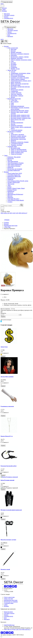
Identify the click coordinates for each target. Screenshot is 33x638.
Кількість (3, 313)
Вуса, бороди (14, 101)
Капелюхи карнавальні (17, 106)
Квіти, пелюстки (15, 82)
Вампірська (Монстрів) (14, 176)
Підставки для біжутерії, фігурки (20, 86)
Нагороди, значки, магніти (18, 136)
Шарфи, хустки (15, 68)
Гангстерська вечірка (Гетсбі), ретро (17, 181)
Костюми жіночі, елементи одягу (20, 116)
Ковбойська (10, 191)
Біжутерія (13, 49)
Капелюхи (14, 55)
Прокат (6, 16)
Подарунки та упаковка (14, 131)
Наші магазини (8, 612)
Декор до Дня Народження (18, 149)
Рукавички (14, 67)
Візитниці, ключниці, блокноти (20, 53)
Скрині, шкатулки (16, 92)
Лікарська (10, 193)
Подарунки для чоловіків (14, 169)
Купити (3, 316)
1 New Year (14, 100)
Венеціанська (11, 178)
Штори (13, 97)
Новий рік (10, 167)
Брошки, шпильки (16, 52)
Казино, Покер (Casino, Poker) (16, 188)
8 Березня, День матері (13, 157)
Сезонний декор (12, 146)
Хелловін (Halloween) (13, 170)
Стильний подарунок (17, 143)
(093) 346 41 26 (5, 213)
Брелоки (13, 50)
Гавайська (10, 179)
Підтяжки (13, 64)
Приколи (13, 140)
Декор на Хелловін (16, 154)
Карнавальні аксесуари (14, 98)
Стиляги (9, 201)
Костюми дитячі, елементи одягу (20, 115)
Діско (9, 185)
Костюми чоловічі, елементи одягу (21, 118)
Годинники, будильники (18, 76)
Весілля (9, 160)
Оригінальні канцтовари (18, 137)
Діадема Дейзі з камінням (7, 376)
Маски (13, 121)
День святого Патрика (13, 166)
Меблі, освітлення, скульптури (20, 83)
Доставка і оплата (9, 15)
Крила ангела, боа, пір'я (18, 119)
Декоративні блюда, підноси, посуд (21, 80)
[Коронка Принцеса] (8, 286)
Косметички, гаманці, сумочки (20, 56)
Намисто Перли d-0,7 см (7, 436)
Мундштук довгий (5, 569)
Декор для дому (11, 70)
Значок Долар (4, 346)
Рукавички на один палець (7, 406)
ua (1, 3)
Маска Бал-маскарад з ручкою (8, 539)
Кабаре (9, 187)
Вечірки (4, 11)
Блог (8, 35)
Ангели (13, 71)
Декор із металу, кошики (18, 79)
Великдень (10, 158)
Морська (9, 195)
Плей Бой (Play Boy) (13, 198)
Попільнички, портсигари (18, 139)
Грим (12, 104)
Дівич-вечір (10, 184)
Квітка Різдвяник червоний (7, 480)
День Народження (12, 161)
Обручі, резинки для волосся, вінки (21, 59)
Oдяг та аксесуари (12, 48)
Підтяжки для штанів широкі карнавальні (11, 510)
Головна (6, 222)
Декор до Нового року (17, 152)
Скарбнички (14, 91)
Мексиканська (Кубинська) (15, 194)
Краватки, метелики (17, 58)
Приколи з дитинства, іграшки (20, 142)
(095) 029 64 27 (23, 213)
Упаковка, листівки (16, 145)
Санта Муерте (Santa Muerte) (15, 200)
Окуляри (13, 62)
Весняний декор (15, 148)
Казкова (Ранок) (12, 190)
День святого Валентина (14, 164)
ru (2, 3)
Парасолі (13, 65)
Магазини (7, 13)
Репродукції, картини (17, 89)
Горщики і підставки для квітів (20, 77)
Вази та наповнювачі (17, 74)
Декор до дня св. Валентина (19, 151)
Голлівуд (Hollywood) (13, 182)
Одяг (12, 61)
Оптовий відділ (8, 18)
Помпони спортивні (17, 125)
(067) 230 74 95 (14, 213)
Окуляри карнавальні (17, 122)
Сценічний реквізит (16, 130)
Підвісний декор (15, 85)
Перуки (13, 124)
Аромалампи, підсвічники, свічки (20, 73)
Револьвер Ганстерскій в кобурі (8, 465)
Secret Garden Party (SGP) (14, 173)
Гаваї (12, 103)
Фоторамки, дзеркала (17, 95)
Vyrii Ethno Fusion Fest (13, 175)
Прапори (13, 88)
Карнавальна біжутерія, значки (20, 110)
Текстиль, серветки (16, 94)
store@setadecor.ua (9, 625)
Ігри (12, 133)
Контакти (10, 36)
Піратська (10, 197)
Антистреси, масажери (17, 134)
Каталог (4, 8)
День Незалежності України (15, 163)
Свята (4, 9)
